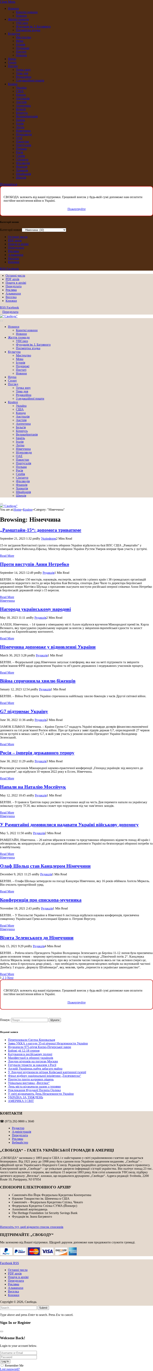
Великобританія (27, 116)
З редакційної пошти (30, 80)
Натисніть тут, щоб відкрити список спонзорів (31, 1227)
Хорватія (22, 170)
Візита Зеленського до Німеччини (37, 937)
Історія (20, 44)
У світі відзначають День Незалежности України (41, 1093)
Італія (20, 123)
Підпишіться (8, 184)
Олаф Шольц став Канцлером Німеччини (45, 866)
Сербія (20, 156)
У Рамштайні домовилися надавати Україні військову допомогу (69, 824)
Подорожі (22, 48)
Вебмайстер (20, 1142)
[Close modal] (1, 1331)
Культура (14, 33)
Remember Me (14, 1365)
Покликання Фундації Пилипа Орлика (34, 1090)
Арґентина (23, 105)
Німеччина (23, 130)
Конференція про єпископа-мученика (40, 899)
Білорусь (22, 112)
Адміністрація (21, 1131)
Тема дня (22, 73)
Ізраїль (20, 120)
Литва (20, 127)
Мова (19, 41)
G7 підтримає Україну (24, 711)
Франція (21, 166)
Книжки (13, 262)
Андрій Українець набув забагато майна (35, 1068)
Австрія (21, 102)
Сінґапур (22, 159)
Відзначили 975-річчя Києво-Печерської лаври (39, 1047)
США (20, 91)
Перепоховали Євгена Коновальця (31, 1039)
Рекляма (13, 251)
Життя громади (18, 19)
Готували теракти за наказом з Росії (32, 1065)
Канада (21, 94)
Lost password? (10, 1369)
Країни (13, 84)
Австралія (22, 98)
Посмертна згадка (28, 30)
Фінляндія (23, 163)
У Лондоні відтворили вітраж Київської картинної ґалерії (47, 1072)
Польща (21, 148)
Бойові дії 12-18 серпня (23, 1050)
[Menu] (1, 321)
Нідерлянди (24, 134)
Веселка (13, 258)
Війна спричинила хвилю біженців (38, 680)
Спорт (12, 62)
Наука (12, 59)
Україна (21, 87)
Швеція (21, 177)
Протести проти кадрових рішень (31, 1079)
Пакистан (22, 141)
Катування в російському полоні (30, 1054)
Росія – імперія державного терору (37, 752)
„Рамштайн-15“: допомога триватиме (40, 530)
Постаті (21, 51)
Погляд (13, 66)
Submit (43, 1307)
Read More (7, 555)
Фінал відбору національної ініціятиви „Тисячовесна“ (44, 1075)
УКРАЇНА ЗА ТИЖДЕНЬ (25, 1097)
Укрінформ (48, 538)
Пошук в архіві (18, 244)
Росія (19, 152)
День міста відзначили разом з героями (34, 1086)
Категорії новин (11, 229)
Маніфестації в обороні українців (30, 1057)
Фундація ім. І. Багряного (33, 26)
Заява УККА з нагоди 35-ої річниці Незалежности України (48, 1043)
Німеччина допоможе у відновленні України (48, 646)
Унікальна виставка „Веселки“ (29, 1083)
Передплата (16, 247)
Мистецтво (23, 37)
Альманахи (15, 254)
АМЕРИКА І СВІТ (21, 1101)
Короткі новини (27, 12)
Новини (13, 8)
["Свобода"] (9, 316)
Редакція (48, 572)
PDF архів (15, 240)
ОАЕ (19, 138)
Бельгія (21, 109)
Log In (5, 1361)
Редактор (18, 1128)
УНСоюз (22, 23)
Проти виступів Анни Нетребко (34, 564)
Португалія (23, 145)
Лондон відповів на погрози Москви (33, 1061)
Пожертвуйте (77, 209)
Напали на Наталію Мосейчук (33, 786)
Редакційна (23, 76)
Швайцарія (23, 174)
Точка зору (23, 69)
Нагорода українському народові (35, 609)
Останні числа (17, 236)
